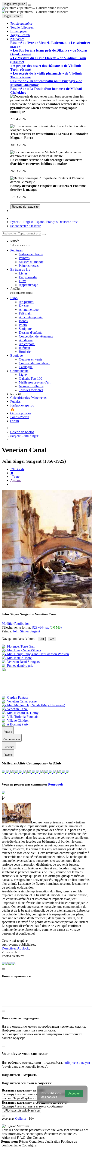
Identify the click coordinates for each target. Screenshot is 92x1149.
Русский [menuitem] (16, 222)
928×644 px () (47, 627)
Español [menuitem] (39, 222)
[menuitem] (75, 222)
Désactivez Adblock (15, 948)
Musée (20, 243)
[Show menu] (29, 5)
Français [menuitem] (52, 222)
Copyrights (29, 1145)
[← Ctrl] (17, 665)
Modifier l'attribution (16, 623)
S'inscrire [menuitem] (34, 226)
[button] (21, 23)
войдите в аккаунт (77, 1062)
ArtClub (21, 290)
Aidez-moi (9, 1137)
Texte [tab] (15, 476)
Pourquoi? (56, 784)
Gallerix (20, 1118)
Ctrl (42, 639)
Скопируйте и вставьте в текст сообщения (32, 1106)
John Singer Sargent (26, 631)
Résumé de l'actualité (25, 206)
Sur (30, 1137)
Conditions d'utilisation (45, 1141)
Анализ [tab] (15, 480)
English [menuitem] (28, 222)
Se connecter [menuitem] (19, 226)
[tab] (17, 469)
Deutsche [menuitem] (64, 222)
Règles (24, 1141)
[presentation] (50, 484)
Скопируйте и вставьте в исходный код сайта (35, 1094)
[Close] (44, 234)
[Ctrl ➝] (15, 697)
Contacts (39, 1137)
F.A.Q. (22, 1137)
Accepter (74, 1093)
